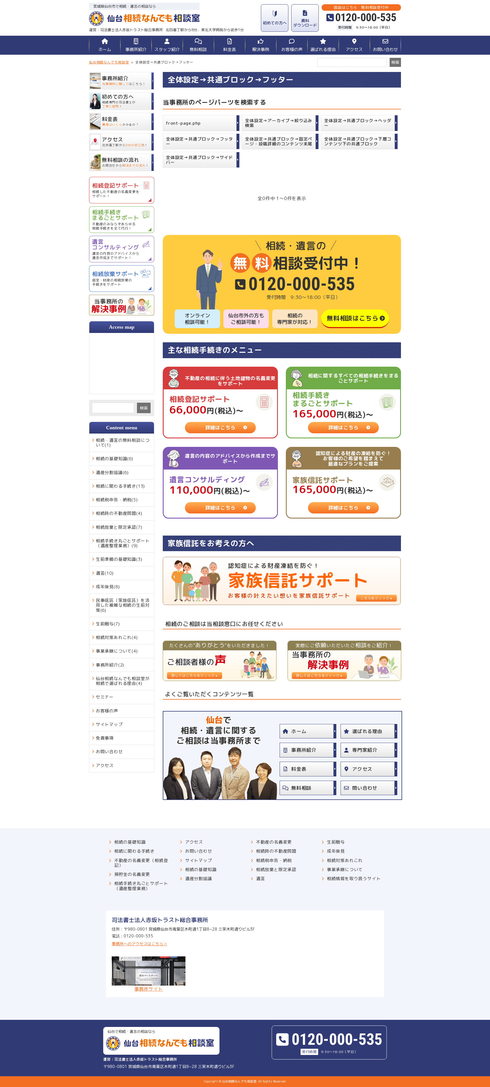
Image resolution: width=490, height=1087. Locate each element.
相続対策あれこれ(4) (117, 637)
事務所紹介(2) (110, 665)
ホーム (104, 49)
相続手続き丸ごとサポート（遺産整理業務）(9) (123, 543)
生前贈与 (336, 842)
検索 (144, 408)
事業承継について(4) (117, 651)
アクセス (354, 49)
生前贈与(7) (108, 624)
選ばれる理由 (323, 49)
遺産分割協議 (198, 878)
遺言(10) (105, 573)
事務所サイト (148, 989)
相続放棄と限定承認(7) (119, 527)
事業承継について (345, 869)
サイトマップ (109, 724)
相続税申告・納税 (274, 860)
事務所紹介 (136, 49)
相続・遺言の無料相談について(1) (123, 442)
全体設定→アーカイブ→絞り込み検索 (278, 123)
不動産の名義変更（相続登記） (141, 863)
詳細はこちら (220, 427)
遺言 (260, 878)
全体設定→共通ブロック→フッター (199, 141)
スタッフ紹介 (167, 49)
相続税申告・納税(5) (117, 500)
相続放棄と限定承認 (276, 869)
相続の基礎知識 (130, 842)
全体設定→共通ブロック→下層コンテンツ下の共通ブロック (357, 141)
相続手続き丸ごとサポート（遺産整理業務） (141, 886)
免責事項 (105, 738)
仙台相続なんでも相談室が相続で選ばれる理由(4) (123, 681)
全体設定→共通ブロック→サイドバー (199, 159)
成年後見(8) (108, 587)
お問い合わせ (385, 49)
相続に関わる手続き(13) (120, 486)
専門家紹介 (364, 750)
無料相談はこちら (352, 318)
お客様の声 (292, 49)
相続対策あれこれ (345, 860)
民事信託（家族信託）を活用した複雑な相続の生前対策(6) (123, 605)
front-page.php (183, 123)
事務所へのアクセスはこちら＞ (139, 943)
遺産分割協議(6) (112, 472)
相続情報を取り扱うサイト (354, 878)
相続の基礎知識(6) (114, 459)
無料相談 (198, 49)
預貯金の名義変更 (132, 874)
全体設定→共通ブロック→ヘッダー (357, 123)
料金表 (229, 49)
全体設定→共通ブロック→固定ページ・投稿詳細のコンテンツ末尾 (278, 141)
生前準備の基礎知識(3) (119, 559)
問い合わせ (364, 788)
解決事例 (260, 49)
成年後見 (336, 851)
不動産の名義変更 (274, 842)
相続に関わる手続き (134, 851)
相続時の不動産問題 (276, 851)
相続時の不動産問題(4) (119, 513)
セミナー (105, 697)
